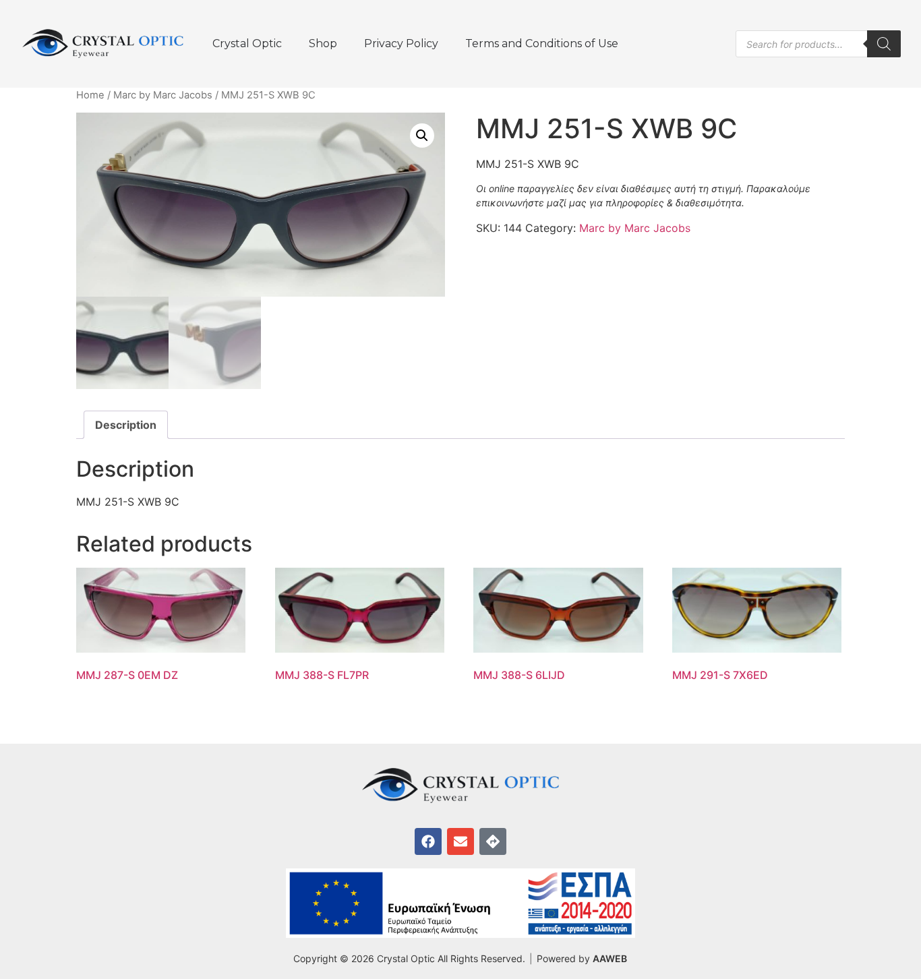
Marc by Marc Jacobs (162, 95)
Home (90, 95)
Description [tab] (125, 425)
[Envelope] (460, 841)
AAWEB (610, 958)
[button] (422, 135)
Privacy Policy (401, 43)
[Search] (884, 43)
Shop (323, 43)
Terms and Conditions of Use (541, 43)
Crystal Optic (247, 43)
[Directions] (492, 841)
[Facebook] (428, 841)
